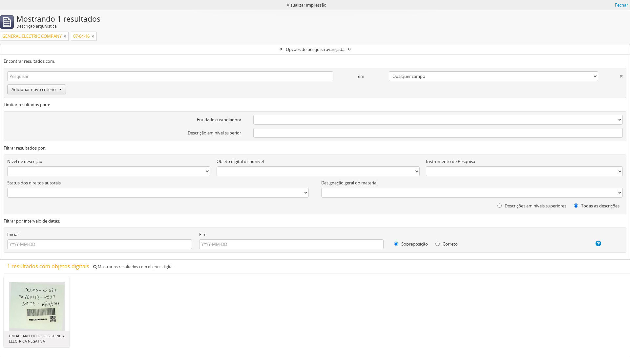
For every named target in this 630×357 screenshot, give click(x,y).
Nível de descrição (24, 161)
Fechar (621, 5)
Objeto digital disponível (240, 161)
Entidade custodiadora (219, 120)
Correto (450, 244)
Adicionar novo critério (33, 89)
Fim (202, 234)
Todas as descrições (600, 206)
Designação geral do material (349, 183)
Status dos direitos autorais (34, 183)
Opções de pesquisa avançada (315, 49)
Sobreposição (414, 244)
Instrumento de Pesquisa (450, 161)
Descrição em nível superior (214, 133)
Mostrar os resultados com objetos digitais (136, 267)
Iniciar (13, 234)
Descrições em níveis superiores (535, 206)
